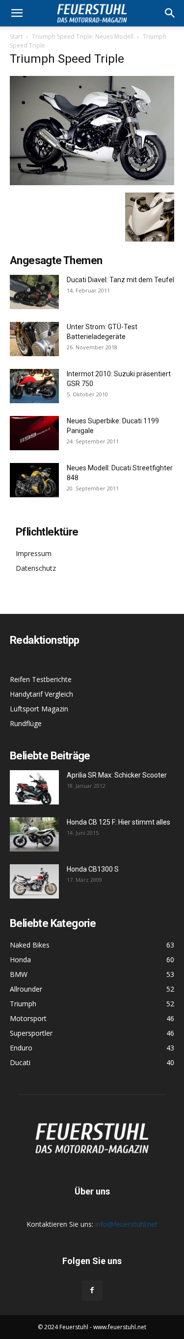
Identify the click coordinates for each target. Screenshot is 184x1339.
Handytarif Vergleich (41, 694)
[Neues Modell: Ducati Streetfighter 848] (34, 480)
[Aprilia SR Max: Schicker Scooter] (34, 787)
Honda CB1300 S (93, 869)
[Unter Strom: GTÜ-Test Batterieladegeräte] (34, 339)
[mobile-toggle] (16, 13)
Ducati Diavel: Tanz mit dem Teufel (120, 280)
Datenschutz (36, 568)
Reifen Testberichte (41, 679)
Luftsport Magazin (39, 708)
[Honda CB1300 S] (34, 881)
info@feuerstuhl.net (126, 1224)
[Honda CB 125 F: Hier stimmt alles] (34, 834)
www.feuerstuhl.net (119, 1327)
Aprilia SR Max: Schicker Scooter (117, 775)
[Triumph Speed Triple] (92, 182)
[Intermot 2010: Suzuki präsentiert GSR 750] (34, 386)
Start (16, 36)
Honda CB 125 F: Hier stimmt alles (118, 822)
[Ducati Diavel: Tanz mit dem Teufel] (34, 292)
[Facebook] (92, 1290)
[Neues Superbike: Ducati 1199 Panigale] (34, 433)
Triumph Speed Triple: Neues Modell (82, 36)
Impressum (34, 553)
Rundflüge (26, 723)
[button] (170, 13)
